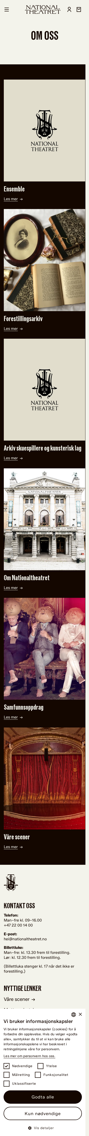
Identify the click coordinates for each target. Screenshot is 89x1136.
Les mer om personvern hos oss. (29, 1056)
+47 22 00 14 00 (18, 925)
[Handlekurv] (79, 9)
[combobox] (73, 1014)
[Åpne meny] (6, 9)
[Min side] (69, 9)
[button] (43, 1128)
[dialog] (42, 1072)
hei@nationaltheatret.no (25, 939)
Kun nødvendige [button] (43, 1113)
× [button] (80, 1014)
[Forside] (43, 9)
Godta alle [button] (43, 1097)
